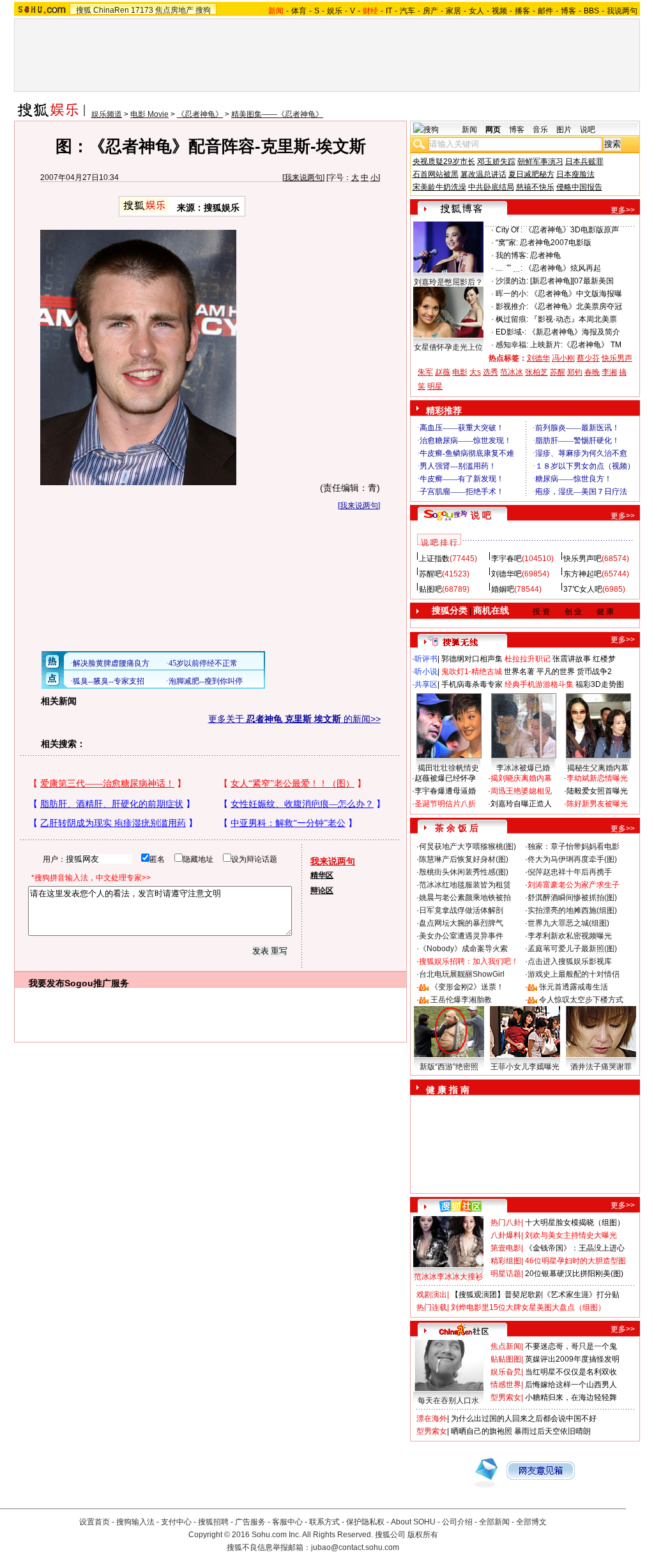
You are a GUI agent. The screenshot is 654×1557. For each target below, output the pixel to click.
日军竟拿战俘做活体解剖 (461, 910)
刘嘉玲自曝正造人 (521, 803)
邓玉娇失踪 (496, 161)
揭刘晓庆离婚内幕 (521, 778)
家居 (453, 10)
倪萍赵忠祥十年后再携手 (570, 872)
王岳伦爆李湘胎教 (461, 999)
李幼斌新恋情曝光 (597, 778)
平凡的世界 (555, 671)
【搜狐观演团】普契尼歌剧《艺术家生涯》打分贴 (535, 1294)
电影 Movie (149, 114)
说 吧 (481, 515)
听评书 (425, 658)
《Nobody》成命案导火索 (463, 948)
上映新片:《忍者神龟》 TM (575, 344)
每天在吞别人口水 (448, 1400)
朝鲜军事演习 (540, 161)
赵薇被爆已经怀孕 (445, 778)
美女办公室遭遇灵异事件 (461, 935)
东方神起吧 (582, 573)
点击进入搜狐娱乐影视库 (570, 961)
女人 (476, 10)
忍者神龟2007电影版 (555, 242)
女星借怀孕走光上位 (448, 347)
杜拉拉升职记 (528, 658)
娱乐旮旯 (505, 1371)
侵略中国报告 (579, 187)
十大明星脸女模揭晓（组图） (575, 1222)
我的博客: (512, 255)
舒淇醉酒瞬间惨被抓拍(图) (572, 897)
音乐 (540, 129)
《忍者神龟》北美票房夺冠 (576, 306)
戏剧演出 (431, 1294)
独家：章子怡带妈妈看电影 (574, 846)
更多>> (623, 210)
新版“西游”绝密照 (449, 1066)
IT (389, 10)
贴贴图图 (505, 1359)
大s (475, 372)
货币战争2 (594, 671)
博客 (568, 10)
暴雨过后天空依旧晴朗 (552, 1431)
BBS (591, 10)
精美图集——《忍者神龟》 (277, 114)
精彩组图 (505, 1260)
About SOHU (413, 1521)
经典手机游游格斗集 (539, 684)
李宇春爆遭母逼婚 (445, 790)
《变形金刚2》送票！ (467, 986)
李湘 (609, 372)
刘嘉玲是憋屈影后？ (448, 282)
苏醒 (557, 372)
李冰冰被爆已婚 (523, 767)
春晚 (592, 372)
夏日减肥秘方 (531, 174)
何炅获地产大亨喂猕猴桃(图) (467, 846)
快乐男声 (617, 358)
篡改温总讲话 (483, 174)
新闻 (469, 129)
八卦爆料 (505, 1235)
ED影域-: (511, 331)
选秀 (490, 372)
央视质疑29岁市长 (444, 161)
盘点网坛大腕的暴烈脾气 (461, 923)
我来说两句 (303, 177)
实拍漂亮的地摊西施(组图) (572, 910)
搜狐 (83, 10)
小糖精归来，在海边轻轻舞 (571, 1397)
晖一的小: (512, 293)
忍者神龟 (545, 255)
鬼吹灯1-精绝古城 (471, 671)
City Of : (509, 229)
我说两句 (622, 10)
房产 (430, 10)
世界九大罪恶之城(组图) (568, 923)
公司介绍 (457, 1521)
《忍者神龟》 (200, 114)
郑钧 (574, 372)
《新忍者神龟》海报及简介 (574, 331)
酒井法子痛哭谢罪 (601, 1066)
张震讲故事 (571, 658)
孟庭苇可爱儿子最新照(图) (572, 948)
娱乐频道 (106, 114)
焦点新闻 (505, 1346)
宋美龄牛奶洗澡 (439, 187)
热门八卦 (505, 1222)
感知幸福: (512, 344)
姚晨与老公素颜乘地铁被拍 (465, 897)
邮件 (545, 10)
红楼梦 (604, 658)
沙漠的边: (512, 280)
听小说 (425, 671)
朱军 (425, 372)
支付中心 (176, 1521)
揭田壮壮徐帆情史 (448, 767)
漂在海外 (431, 1418)
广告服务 (250, 1521)
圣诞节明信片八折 (445, 803)
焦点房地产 (174, 10)
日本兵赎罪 (584, 161)
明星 (435, 386)
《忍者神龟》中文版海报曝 (576, 293)
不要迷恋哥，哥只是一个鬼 (571, 1346)
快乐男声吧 (582, 558)
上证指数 (434, 558)
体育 (299, 10)
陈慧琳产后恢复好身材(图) (463, 859)
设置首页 (94, 1521)
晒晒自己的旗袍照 (481, 1431)
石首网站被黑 (436, 174)
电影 (460, 372)
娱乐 (334, 10)
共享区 (425, 684)
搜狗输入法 (135, 1521)
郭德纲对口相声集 (472, 658)
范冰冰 (511, 372)
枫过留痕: (512, 319)
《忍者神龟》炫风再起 (562, 268)
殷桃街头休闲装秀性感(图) (463, 872)
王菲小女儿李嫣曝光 (524, 1066)
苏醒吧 (430, 573)
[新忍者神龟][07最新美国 (572, 280)
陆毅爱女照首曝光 (597, 790)
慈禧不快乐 (535, 187)
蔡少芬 (588, 358)
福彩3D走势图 (599, 684)
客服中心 (287, 1521)
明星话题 (505, 1273)
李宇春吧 (506, 558)
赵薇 (442, 372)
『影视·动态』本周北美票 (573, 319)
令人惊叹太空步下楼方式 (581, 999)
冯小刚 (563, 358)
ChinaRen (111, 10)
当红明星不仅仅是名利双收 (571, 1371)
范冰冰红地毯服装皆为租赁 (465, 884)
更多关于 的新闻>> (294, 719)
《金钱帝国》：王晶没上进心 (575, 1248)
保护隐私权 (365, 1521)
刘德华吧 (506, 573)
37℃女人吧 (582, 589)
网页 (493, 129)
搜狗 (203, 10)
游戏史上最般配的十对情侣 (574, 974)
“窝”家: (507, 242)
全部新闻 (494, 1521)
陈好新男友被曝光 (597, 803)
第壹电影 (505, 1248)
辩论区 (321, 890)
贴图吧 (430, 589)
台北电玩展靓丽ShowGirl (462, 974)
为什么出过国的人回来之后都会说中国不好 (524, 1418)
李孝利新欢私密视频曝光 (570, 935)
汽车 (407, 10)
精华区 (321, 875)
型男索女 (505, 1397)
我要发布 (47, 983)
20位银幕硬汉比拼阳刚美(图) (574, 1273)
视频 (499, 10)
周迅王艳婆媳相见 (521, 790)
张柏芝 (536, 372)
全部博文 (531, 1521)
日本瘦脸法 (575, 174)
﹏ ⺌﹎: (509, 268)
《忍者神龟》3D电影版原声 (571, 229)
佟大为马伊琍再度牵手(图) (572, 859)
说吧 (587, 129)
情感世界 (505, 1384)
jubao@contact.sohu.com (355, 1547)
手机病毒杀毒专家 (472, 684)
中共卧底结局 (491, 187)
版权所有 (422, 1534)
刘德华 (538, 358)
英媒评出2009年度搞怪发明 (572, 1359)
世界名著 (519, 671)
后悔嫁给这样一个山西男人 (571, 1384)
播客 (522, 10)
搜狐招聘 (213, 1521)
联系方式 (324, 1521)
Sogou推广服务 (97, 983)
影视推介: (512, 306)
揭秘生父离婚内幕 (597, 767)
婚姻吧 (502, 589)
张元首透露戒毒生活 (573, 986)
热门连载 (431, 1307)
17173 (142, 10)
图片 (564, 129)
